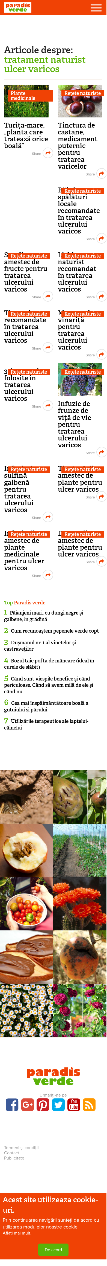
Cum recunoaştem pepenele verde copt (55, 631)
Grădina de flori (80, 1009)
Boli (80, 795)
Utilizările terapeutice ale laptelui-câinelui (46, 724)
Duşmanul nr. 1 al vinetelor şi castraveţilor (40, 645)
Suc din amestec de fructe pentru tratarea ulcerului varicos (25, 272)
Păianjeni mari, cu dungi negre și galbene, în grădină (43, 616)
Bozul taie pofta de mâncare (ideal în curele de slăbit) (49, 663)
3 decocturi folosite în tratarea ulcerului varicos (21, 385)
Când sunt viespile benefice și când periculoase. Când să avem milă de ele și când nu (48, 685)
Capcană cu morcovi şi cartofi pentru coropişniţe (26, 817)
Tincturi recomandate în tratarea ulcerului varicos (25, 326)
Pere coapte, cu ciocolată (26, 967)
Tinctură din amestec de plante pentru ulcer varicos (80, 479)
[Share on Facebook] (36, 153)
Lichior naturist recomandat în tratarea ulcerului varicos (77, 272)
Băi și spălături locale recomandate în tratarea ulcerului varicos (79, 211)
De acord (53, 1250)
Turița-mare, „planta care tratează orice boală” (26, 135)
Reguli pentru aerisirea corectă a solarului (80, 870)
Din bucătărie (26, 956)
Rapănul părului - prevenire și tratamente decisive (80, 817)
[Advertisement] (53, 28)
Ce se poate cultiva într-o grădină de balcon (27, 920)
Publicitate (14, 1158)
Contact (11, 1153)
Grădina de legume (80, 849)
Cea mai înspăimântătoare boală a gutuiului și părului (46, 706)
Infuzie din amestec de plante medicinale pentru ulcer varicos (24, 550)
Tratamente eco (26, 795)
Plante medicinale (23, 96)
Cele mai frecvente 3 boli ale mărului (80, 974)
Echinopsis (79, 918)
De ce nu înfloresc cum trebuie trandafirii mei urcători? (80, 1030)
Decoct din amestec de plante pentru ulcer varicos (80, 543)
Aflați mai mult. (17, 1233)
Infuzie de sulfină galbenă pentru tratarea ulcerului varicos (20, 489)
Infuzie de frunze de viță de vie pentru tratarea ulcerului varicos (74, 424)
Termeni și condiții (21, 1147)
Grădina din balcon (26, 902)
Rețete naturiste (82, 93)
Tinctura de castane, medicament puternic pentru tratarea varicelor (78, 146)
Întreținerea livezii (80, 956)
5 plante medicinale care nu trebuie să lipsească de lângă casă (26, 1033)
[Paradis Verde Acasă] (17, 7)
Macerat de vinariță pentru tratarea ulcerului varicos (76, 330)
